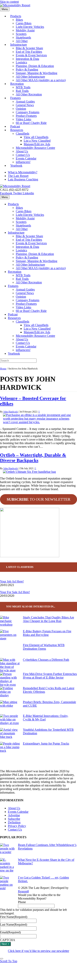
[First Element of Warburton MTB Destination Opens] (10, 650)
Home (3, 368)
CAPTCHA (7, 940)
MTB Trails (23, 87)
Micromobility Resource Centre (35, 147)
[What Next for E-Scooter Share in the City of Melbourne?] (7, 867)
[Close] (1, 958)
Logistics (21, 62)
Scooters (21, 34)
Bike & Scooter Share (29, 48)
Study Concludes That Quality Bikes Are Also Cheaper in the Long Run (48, 619)
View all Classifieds (36, 137)
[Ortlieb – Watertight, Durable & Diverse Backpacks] (29, 471)
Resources (16, 130)
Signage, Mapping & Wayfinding (36, 73)
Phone (22, 902)
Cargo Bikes (23, 23)
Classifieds (22, 133)
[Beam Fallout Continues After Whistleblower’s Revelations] (7, 850)
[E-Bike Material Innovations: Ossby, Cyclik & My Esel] (10, 721)
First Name (13, 917)
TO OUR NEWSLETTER (38, 499)
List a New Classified (37, 140)
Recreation (17, 83)
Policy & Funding (27, 69)
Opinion (21, 108)
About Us (22, 151)
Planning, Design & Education (35, 66)
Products (15, 16)
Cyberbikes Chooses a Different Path (46, 659)
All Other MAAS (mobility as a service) (41, 80)
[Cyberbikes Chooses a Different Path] (10, 665)
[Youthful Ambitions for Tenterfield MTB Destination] (10, 735)
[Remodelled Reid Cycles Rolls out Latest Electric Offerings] (10, 693)
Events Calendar (26, 158)
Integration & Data (27, 58)
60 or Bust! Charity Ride (31, 123)
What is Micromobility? (22, 172)
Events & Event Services (31, 55)
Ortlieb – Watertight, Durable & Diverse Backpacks (33, 457)
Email (10, 932)
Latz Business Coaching (23, 179)
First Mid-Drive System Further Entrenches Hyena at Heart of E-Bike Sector (50, 675)
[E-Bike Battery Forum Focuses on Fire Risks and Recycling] (10, 636)
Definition (14, 822)
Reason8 (23, 891)
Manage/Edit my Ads (37, 144)
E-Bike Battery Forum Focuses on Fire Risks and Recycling (47, 633)
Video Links (23, 119)
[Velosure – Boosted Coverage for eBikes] (40, 422)
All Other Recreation (29, 94)
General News (25, 105)
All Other (22, 229)
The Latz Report (18, 175)
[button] (8, 961)
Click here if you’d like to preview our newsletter (38, 951)
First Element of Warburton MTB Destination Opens (44, 646)
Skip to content (9, 1)
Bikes (19, 19)
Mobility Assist (25, 30)
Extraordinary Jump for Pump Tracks (46, 743)
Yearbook (16, 165)
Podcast (13, 314)
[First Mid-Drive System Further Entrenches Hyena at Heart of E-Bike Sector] (10, 679)
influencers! (23, 350)
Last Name (13, 924)
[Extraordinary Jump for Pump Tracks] (10, 749)
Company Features (27, 112)
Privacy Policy (17, 826)
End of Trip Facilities (29, 51)
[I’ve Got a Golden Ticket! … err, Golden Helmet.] (7, 890)
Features (15, 98)
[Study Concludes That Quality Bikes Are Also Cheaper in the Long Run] (10, 623)
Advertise (14, 815)
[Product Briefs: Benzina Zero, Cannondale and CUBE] (10, 707)
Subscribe (14, 818)
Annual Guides (25, 101)
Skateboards (23, 37)
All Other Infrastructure (30, 76)
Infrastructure (18, 44)
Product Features (26, 115)
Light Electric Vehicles (30, 26)
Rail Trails (22, 91)
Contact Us (23, 155)
